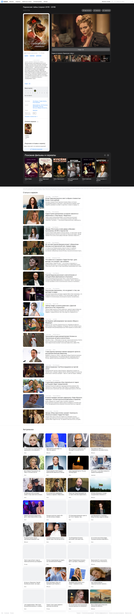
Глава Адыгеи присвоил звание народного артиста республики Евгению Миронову (62, 352)
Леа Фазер (35, 101)
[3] (30, 92)
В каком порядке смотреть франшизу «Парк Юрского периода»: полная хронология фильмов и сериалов (63, 398)
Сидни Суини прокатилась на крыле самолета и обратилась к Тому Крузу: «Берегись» (61, 214)
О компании (6, 613)
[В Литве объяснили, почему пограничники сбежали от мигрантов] (100, 488)
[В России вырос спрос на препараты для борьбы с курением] (55, 577)
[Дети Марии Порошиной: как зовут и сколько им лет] (33, 466)
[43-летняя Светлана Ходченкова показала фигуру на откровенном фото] (78, 599)
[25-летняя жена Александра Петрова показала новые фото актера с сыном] (100, 533)
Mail (2, 613)
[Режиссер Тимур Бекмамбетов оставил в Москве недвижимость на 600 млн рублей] (78, 488)
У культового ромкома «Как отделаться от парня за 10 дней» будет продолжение (62, 383)
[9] (44, 92)
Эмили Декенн (36, 105)
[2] (28, 92)
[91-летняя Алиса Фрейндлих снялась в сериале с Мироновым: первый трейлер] (55, 488)
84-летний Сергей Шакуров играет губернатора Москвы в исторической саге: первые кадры (62, 245)
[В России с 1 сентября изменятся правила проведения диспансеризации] (100, 466)
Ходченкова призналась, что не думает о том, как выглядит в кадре (62, 291)
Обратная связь (128, 613)
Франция (35, 110)
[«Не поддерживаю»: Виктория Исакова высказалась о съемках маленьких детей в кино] (33, 599)
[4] (33, 92)
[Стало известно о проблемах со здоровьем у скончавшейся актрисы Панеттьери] (33, 443)
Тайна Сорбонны (86, 179)
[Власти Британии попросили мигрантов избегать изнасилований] (100, 599)
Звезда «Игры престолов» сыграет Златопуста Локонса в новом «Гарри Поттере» (61, 414)
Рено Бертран (36, 102)
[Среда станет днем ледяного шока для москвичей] (55, 599)
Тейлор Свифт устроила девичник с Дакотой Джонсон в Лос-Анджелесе (60, 306)
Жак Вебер (35, 106)
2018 (25, 53)
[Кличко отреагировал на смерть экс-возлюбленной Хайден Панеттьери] (55, 555)
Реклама (12, 613)
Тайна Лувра (28, 179)
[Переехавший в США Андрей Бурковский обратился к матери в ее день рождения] (55, 466)
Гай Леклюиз (44, 105)
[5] (35, 92)
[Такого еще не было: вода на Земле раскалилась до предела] (33, 555)
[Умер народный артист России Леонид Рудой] (78, 466)
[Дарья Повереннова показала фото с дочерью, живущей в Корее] (78, 555)
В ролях (26, 105)
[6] (37, 92)
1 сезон (27, 135)
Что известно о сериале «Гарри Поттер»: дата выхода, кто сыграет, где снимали (61, 260)
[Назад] (105, 155)
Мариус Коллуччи (42, 107)
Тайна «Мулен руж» (58, 179)
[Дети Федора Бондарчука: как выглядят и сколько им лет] (78, 443)
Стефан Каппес (43, 101)
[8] (42, 92)
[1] (26, 92)
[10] (46, 92)
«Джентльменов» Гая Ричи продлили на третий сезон (61, 368)
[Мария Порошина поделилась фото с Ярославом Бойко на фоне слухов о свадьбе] (33, 510)
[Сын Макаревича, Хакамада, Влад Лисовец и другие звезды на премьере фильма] (100, 510)
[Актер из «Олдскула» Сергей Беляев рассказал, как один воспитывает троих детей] (33, 577)
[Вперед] (108, 155)
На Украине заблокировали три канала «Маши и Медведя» (61, 322)
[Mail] (2, 1)
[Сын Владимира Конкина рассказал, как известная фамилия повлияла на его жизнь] (78, 533)
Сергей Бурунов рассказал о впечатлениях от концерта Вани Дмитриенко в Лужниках (61, 276)
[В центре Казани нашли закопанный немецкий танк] (33, 533)
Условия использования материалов (116, 613)
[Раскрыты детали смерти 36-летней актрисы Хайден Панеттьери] (55, 510)
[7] (39, 92)
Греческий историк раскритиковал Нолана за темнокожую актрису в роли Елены (61, 337)
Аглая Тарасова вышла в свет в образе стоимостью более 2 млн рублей (63, 199)
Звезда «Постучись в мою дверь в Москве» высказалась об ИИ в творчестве (60, 230)
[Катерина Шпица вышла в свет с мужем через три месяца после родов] (55, 533)
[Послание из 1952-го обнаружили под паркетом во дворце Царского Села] (100, 443)
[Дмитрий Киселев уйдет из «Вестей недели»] (55, 443)
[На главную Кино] (5, 1)
